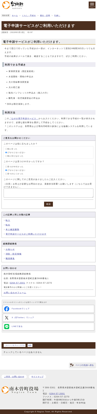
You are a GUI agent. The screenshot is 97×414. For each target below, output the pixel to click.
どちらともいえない (16, 152)
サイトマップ (37, 377)
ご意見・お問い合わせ (14, 377)
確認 (48, 204)
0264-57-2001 (17, 283)
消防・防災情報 (13, 254)
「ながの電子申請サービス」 (24, 118)
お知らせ (10, 249)
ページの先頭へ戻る (85, 365)
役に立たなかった (15, 156)
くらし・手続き (29, 15)
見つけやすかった (15, 167)
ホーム (15, 15)
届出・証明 (45, 15)
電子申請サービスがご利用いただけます (26, 234)
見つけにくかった (15, 174)
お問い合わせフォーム (15, 293)
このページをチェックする (14, 345)
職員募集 (10, 258)
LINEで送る (17, 326)
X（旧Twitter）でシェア (23, 317)
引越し (57, 15)
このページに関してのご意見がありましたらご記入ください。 (35, 179)
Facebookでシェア (21, 309)
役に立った (12, 149)
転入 (8, 220)
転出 (8, 225)
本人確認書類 (12, 229)
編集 (30, 345)
